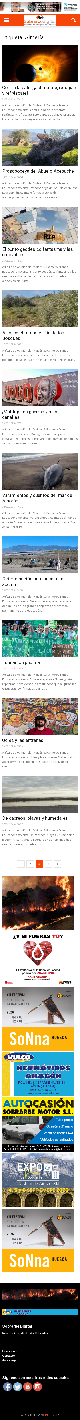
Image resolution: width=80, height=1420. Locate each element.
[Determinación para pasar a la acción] (40, 554)
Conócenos (10, 1351)
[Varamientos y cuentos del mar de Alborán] (40, 471)
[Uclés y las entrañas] (40, 716)
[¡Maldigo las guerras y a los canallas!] (40, 387)
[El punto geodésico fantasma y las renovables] (40, 225)
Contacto (8, 1355)
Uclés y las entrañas (22, 740)
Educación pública (21, 662)
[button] (74, 20)
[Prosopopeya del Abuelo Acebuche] (40, 147)
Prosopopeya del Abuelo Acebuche (38, 171)
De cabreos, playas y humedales (35, 818)
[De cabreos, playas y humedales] (40, 794)
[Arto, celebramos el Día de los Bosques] (40, 308)
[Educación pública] (40, 638)
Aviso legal (9, 1360)
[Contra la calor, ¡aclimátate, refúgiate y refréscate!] (40, 63)
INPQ (48, 1415)
